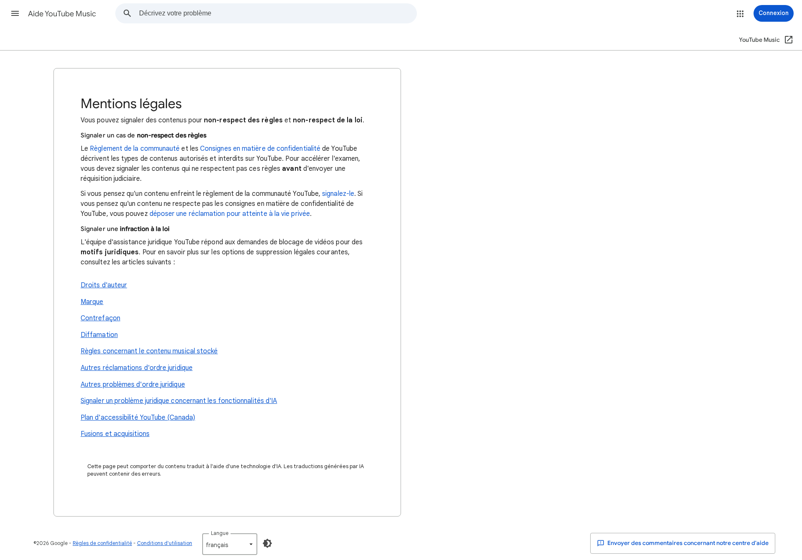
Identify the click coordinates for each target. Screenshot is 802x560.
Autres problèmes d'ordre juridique (133, 384)
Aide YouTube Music (62, 13)
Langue (219, 533)
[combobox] (277, 13)
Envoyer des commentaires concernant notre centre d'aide (687, 543)
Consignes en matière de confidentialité (260, 148)
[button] (15, 13)
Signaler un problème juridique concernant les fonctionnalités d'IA (179, 401)
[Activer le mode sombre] (267, 543)
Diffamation (99, 335)
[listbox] (229, 544)
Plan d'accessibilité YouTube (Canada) (138, 417)
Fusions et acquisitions (115, 434)
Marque (92, 302)
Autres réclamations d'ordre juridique (137, 368)
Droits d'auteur (104, 285)
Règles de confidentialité (102, 543)
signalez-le (338, 194)
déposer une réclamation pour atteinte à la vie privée (230, 214)
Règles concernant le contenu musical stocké (149, 351)
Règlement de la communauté (135, 148)
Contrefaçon (100, 318)
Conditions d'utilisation (164, 543)
